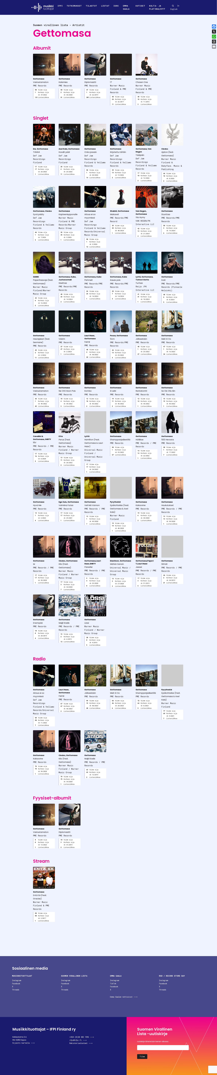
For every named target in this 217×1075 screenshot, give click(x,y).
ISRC (116, 6)
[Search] (172, 6)
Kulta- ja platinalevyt (157, 7)
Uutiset (140, 6)
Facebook (16, 983)
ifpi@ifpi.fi (75, 1040)
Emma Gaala (126, 7)
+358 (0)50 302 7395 (79, 1037)
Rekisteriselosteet (78, 1043)
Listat (105, 6)
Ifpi (60, 6)
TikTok (113, 983)
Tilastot (91, 6)
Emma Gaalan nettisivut (121, 997)
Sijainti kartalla (21, 1043)
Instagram (16, 980)
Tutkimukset (74, 6)
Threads (15, 989)
